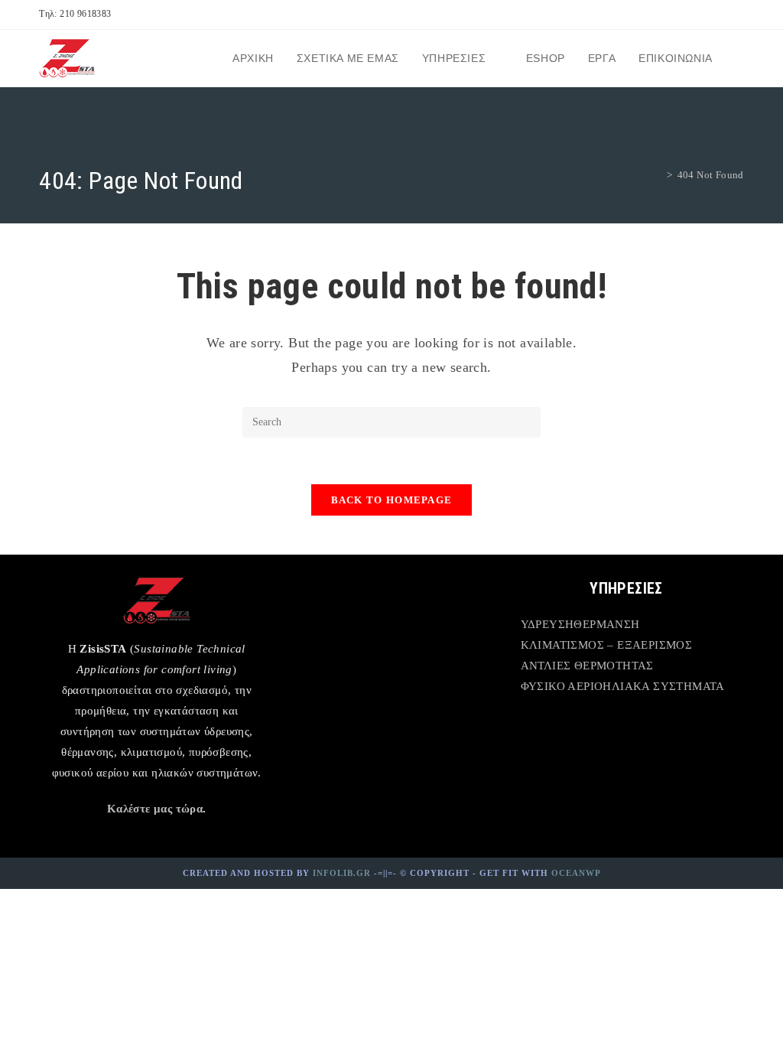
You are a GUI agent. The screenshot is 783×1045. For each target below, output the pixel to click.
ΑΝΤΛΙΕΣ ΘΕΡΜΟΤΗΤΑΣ (587, 665)
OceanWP (576, 872)
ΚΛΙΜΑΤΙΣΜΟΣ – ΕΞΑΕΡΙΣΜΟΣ (607, 645)
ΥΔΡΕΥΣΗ (547, 624)
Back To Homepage (392, 500)
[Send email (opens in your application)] (736, 14)
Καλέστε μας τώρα (155, 808)
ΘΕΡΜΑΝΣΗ (606, 624)
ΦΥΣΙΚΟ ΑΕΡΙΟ (562, 686)
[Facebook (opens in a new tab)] (704, 14)
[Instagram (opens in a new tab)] (721, 14)
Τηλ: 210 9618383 (75, 13)
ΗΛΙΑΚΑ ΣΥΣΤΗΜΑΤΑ (663, 686)
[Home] (658, 175)
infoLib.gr (342, 872)
